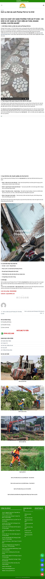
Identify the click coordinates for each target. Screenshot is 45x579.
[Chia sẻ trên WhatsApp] (17, 298)
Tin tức (2, 10)
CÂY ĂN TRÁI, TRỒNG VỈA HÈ (7, 345)
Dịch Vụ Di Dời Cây (22, 381)
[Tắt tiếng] (25, 98)
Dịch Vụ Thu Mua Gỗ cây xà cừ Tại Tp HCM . (22, 488)
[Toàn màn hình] (27, 98)
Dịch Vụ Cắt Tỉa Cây (22, 411)
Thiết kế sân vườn (28, 532)
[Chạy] (2, 98)
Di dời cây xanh (28, 530)
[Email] (42, 574)
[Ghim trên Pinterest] (26, 298)
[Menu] (1, 5)
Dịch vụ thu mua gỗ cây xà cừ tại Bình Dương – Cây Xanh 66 (22, 483)
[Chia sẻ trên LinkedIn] (28, 298)
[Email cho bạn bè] (24, 298)
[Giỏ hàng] (43, 5)
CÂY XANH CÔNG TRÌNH (6, 341)
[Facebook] (42, 569)
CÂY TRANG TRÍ (4, 343)
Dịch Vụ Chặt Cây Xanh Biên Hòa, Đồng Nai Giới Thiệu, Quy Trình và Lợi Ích (22, 494)
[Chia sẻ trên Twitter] (21, 298)
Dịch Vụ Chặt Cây (22, 441)
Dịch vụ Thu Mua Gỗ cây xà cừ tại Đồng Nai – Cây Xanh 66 (22, 477)
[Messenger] (42, 565)
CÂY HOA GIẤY (4, 347)
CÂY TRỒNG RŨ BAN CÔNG (6, 350)
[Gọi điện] (42, 555)
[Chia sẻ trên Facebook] (19, 298)
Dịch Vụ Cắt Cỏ (22, 472)
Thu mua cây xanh (28, 517)
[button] (15, 69)
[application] (15, 69)
